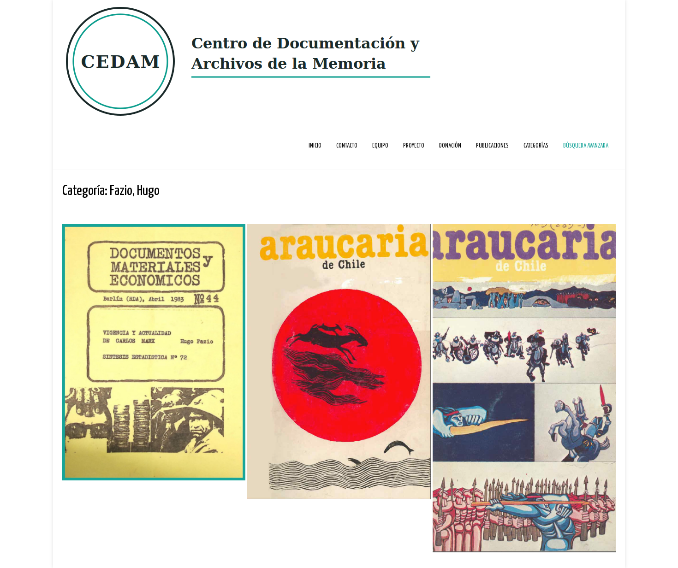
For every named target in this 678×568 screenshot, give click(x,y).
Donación (450, 146)
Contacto (346, 146)
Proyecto (413, 146)
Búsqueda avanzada (585, 146)
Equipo (380, 146)
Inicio (315, 146)
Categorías (535, 146)
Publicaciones (492, 146)
